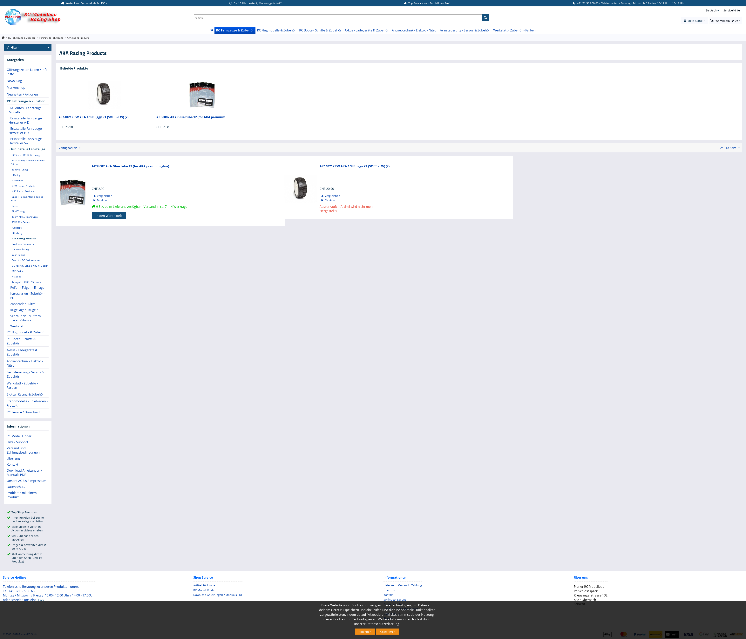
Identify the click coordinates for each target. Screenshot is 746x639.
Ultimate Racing (20, 249)
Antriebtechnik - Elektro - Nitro (414, 30)
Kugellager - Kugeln (24, 310)
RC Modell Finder (19, 436)
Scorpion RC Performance (25, 260)
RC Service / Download (23, 412)
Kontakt (12, 464)
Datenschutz (16, 487)
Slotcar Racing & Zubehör (25, 394)
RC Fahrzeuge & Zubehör (235, 30)
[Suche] (485, 17)
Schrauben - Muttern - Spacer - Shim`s (26, 318)
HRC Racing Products (22, 191)
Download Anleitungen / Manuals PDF (24, 472)
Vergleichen (104, 196)
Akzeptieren (387, 632)
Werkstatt (17, 326)
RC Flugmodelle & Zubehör (276, 30)
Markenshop (16, 87)
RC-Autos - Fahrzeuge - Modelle (26, 110)
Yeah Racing (18, 254)
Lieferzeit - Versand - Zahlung (402, 585)
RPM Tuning (18, 211)
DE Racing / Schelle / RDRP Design (29, 265)
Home (211, 30)
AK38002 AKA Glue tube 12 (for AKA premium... (192, 117)
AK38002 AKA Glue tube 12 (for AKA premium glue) (130, 166)
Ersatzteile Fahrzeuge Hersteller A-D (25, 120)
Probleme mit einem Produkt (22, 495)
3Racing (15, 175)
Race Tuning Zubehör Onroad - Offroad (28, 162)
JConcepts (17, 227)
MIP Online (17, 271)
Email (41, 600)
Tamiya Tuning (19, 169)
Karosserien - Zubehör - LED (27, 295)
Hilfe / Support (17, 442)
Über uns (13, 458)
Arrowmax (17, 180)
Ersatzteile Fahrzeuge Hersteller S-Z (25, 141)
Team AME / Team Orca (24, 216)
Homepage (3, 37)
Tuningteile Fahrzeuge (51, 37)
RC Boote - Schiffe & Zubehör (320, 30)
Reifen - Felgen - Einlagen (28, 287)
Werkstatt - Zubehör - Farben (514, 30)
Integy (14, 206)
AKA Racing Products (23, 238)
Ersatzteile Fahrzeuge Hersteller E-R (25, 130)
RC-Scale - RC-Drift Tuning (25, 155)
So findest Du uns (394, 599)
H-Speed (16, 276)
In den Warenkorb (109, 216)
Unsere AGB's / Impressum (26, 481)
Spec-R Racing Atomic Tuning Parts (27, 198)
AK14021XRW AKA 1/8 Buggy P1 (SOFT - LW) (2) (93, 117)
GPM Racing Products (23, 186)
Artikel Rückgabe (204, 585)
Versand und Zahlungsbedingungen (23, 450)
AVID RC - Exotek (20, 222)
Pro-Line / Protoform (22, 244)
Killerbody (17, 233)
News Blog (14, 81)
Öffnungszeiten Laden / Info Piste (27, 72)
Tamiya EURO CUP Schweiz (26, 282)
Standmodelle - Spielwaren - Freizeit (27, 403)
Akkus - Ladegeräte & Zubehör (367, 30)
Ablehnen (365, 632)
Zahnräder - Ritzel (23, 304)
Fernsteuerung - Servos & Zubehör (464, 30)
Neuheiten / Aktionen (22, 94)
